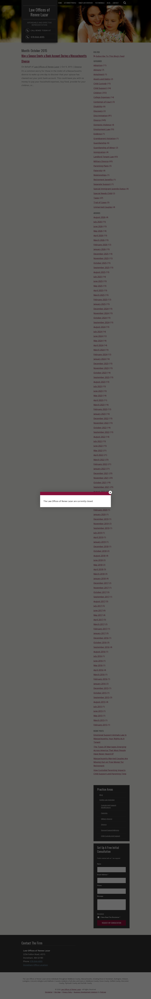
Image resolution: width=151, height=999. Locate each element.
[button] (110, 492)
